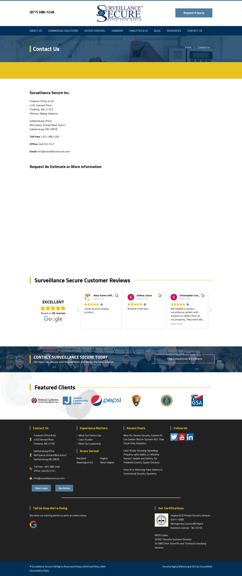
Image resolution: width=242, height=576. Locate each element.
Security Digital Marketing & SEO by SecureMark (187, 566)
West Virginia (107, 462)
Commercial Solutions (63, 31)
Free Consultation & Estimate (184, 359)
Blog (157, 31)
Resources (174, 31)
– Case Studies (85, 439)
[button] (210, 311)
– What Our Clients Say (89, 435)
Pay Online (64, 488)
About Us (36, 31)
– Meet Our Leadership (89, 444)
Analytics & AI (138, 31)
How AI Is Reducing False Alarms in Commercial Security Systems (142, 472)
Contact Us (194, 31)
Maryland (81, 458)
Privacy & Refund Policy (87, 566)
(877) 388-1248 (42, 12)
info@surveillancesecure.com (54, 151)
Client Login (41, 488)
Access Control (94, 31)
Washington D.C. (85, 462)
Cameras (117, 31)
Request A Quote (194, 13)
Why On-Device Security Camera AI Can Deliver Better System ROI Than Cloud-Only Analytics (143, 439)
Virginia (104, 458)
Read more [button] (177, 323)
